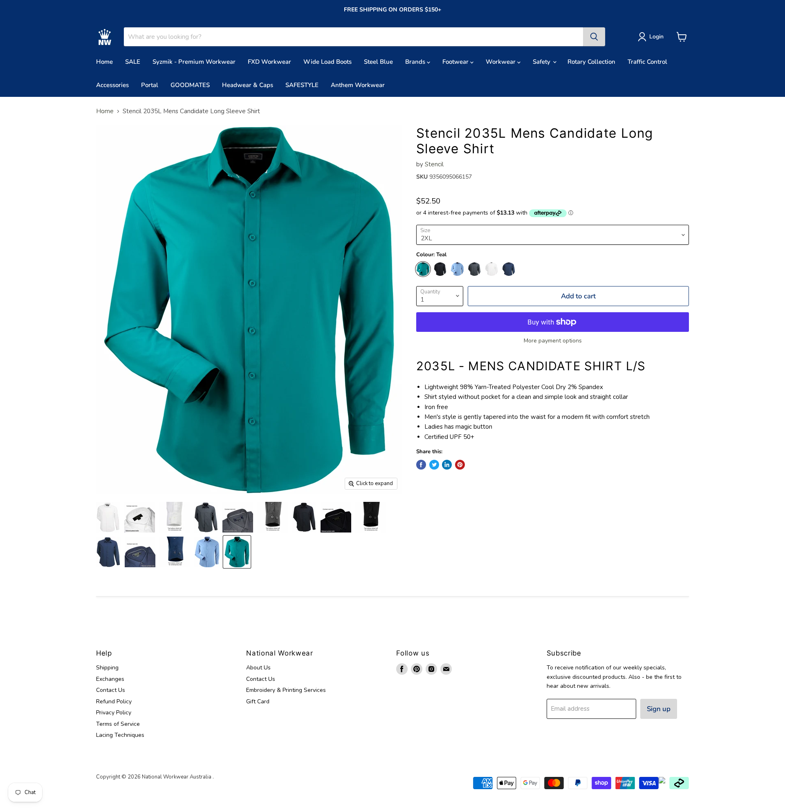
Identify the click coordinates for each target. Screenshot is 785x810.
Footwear (456, 62)
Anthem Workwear (358, 85)
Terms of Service (118, 724)
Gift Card (257, 701)
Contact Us (110, 690)
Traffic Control (647, 62)
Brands (416, 62)
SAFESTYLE (301, 85)
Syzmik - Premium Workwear (194, 62)
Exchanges (110, 679)
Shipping (107, 667)
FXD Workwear (269, 62)
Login (656, 36)
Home (104, 62)
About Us (258, 667)
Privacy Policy (113, 712)
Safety (542, 62)
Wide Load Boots (327, 62)
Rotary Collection (591, 62)
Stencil (434, 164)
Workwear (501, 62)
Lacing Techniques (120, 735)
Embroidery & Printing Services (286, 690)
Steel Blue (378, 62)
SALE (132, 62)
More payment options (553, 341)
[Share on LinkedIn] (447, 465)
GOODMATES (190, 85)
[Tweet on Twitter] (434, 465)
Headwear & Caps (247, 85)
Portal (149, 85)
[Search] (594, 36)
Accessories (112, 85)
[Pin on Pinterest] (460, 465)
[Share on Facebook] (421, 465)
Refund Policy (114, 701)
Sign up (659, 709)
